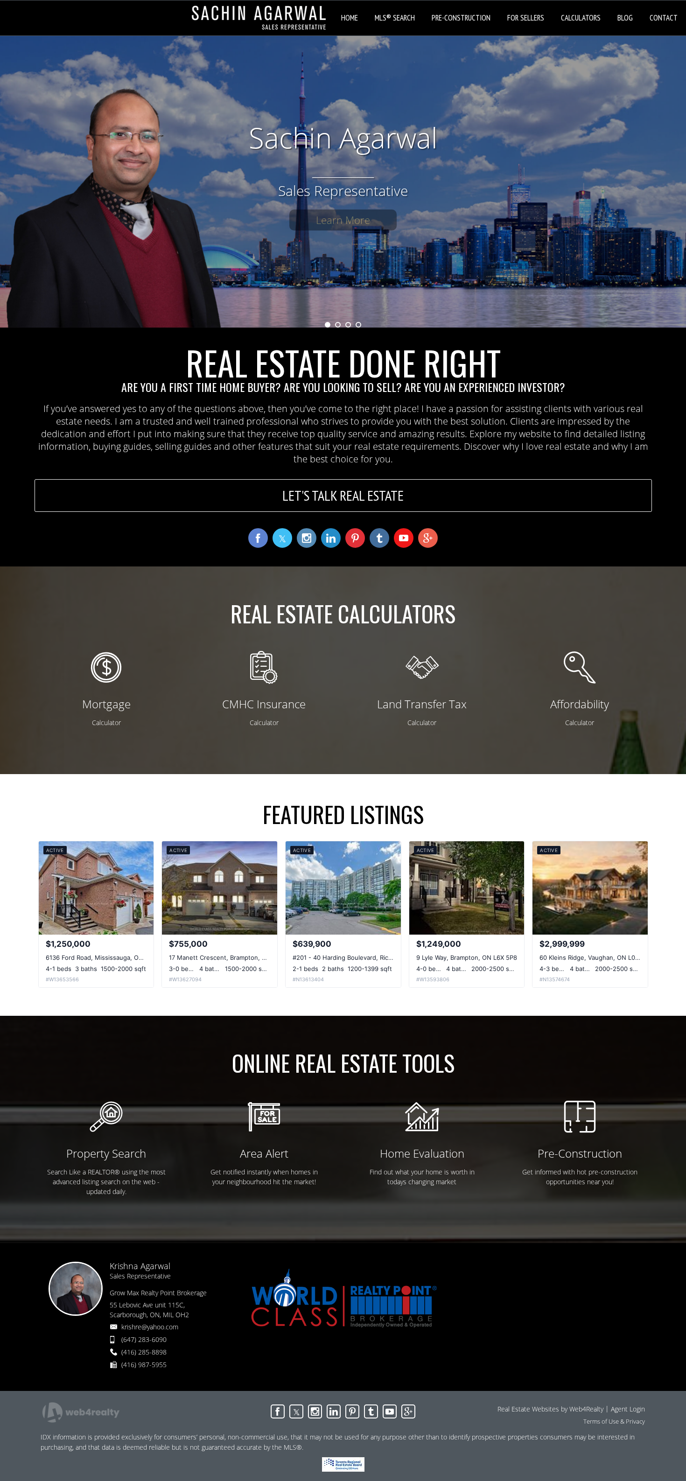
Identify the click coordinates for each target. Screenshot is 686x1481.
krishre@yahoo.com (149, 1326)
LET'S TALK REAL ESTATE (343, 495)
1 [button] (327, 325)
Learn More (343, 220)
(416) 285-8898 (144, 1352)
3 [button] (348, 325)
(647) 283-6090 (144, 1339)
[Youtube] (390, 1411)
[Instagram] (315, 1411)
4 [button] (358, 325)
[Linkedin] (334, 1411)
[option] (343, 182)
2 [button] (338, 325)
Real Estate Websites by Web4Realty (550, 1408)
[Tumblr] (371, 1411)
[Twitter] (296, 1411)
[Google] (408, 1411)
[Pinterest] (352, 1411)
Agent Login (628, 1408)
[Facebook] (278, 1411)
